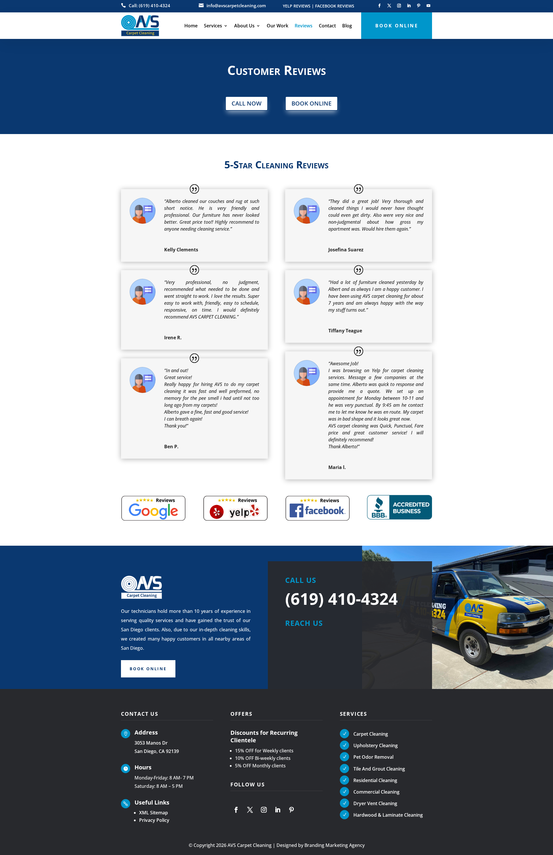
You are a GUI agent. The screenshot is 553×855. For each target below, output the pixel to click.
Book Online (148, 668)
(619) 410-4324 (341, 598)
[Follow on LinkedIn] (408, 6)
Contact (327, 25)
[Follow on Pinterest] (418, 6)
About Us (244, 25)
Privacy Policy (154, 820)
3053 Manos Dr (151, 743)
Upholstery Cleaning (375, 745)
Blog (347, 25)
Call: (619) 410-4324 (149, 5)
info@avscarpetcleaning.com (236, 5)
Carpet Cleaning (370, 734)
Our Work (277, 25)
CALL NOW (247, 103)
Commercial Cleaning (376, 792)
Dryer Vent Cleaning (375, 803)
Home (191, 25)
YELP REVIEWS (296, 6)
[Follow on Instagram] (399, 6)
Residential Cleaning (375, 780)
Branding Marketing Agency (334, 845)
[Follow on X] (389, 6)
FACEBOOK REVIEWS (334, 6)
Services (213, 25)
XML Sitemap (153, 812)
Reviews (304, 25)
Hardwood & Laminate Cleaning (388, 815)
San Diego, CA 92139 (157, 751)
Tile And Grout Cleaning (379, 769)
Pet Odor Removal (373, 757)
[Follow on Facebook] (379, 6)
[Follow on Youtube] (428, 6)
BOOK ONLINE (311, 103)
